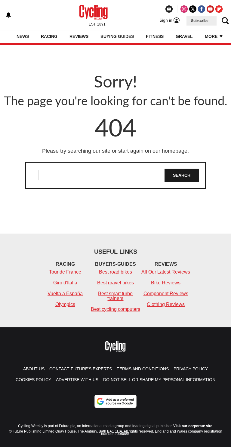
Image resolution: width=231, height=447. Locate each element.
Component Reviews (165, 293)
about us (34, 368)
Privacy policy (191, 368)
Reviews (78, 36)
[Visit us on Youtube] (210, 9)
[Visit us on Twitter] (192, 9)
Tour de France (65, 271)
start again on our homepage (152, 151)
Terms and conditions (143, 368)
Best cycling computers (115, 309)
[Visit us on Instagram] (184, 9)
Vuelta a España (65, 293)
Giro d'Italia (65, 282)
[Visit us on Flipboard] (219, 9)
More (212, 36)
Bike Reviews (165, 282)
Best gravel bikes (115, 282)
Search (181, 175)
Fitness (155, 36)
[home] (8, 37)
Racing (49, 36)
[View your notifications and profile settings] (8, 15)
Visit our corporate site (192, 426)
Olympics (65, 304)
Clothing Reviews (166, 304)
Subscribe (199, 21)
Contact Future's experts (80, 368)
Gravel (184, 36)
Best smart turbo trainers (115, 296)
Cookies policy (33, 379)
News (23, 36)
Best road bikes (115, 271)
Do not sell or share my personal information (159, 379)
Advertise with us (77, 379)
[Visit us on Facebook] (201, 9)
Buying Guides (117, 36)
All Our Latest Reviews (165, 271)
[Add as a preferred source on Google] (115, 401)
